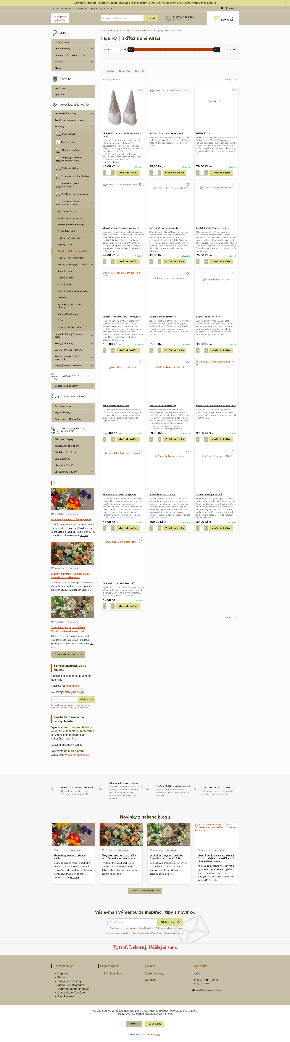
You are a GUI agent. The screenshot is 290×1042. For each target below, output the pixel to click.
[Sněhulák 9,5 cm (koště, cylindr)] (123, 470)
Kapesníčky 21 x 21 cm (67, 445)
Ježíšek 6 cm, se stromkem (162, 316)
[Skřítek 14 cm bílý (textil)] (169, 381)
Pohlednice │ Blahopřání (68, 419)
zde (158, 1034)
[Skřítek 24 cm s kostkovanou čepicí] (123, 203)
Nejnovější (109, 71)
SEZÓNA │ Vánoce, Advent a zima (72, 203)
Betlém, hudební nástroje (71, 224)
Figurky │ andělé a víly (69, 237)
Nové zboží (60, 88)
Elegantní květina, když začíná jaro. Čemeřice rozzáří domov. (71, 575)
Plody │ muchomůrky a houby (73, 291)
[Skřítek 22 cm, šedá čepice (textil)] (169, 108)
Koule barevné (65, 271)
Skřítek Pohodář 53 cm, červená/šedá (122, 316)
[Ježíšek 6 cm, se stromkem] (169, 292)
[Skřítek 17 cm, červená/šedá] (169, 203)
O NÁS (92, 8)
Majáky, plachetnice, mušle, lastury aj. (72, 159)
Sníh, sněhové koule (68, 314)
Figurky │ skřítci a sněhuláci (72, 251)
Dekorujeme (73, 514)
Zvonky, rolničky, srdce (69, 327)
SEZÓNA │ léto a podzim (75, 194)
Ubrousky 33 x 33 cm (66, 471)
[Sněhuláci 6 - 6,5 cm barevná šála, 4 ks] (216, 381)
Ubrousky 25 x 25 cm (66, 465)
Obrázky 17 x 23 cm (65, 452)
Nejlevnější (124, 71)
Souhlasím (154, 1024)
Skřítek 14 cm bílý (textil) (162, 405)
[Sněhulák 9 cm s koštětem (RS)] (123, 558)
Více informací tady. (77, 754)
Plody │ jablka (65, 284)
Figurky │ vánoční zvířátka (71, 257)
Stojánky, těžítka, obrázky (75, 176)
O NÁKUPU (105, 8)
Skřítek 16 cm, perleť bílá (209, 494)
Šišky (60, 320)
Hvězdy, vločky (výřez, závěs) (72, 264)
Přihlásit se (86, 699)
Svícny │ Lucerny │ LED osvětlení (67, 358)
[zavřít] (286, 3)
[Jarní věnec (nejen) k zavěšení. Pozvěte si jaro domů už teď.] (72, 608)
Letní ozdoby (62, 42)
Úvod (103, 30)
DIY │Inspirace (114, 973)
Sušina (58, 61)
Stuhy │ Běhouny (64, 343)
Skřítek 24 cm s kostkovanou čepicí (121, 228)
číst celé (84, 535)
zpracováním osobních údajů (137, 928)
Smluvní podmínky (69, 981)
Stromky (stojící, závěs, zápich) (69, 306)
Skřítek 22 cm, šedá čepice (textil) (167, 133)
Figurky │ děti (65, 244)
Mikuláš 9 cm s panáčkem (116, 405)
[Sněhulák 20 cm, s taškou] (169, 470)
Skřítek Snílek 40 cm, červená (211, 228)
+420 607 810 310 (183, 17)
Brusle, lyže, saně (66, 231)
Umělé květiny (62, 48)
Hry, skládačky (62, 412)
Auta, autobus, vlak (68, 211)
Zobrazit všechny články (66, 654)
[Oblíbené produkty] (222, 8)
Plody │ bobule (65, 277)
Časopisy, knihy (63, 406)
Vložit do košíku (128, 172)
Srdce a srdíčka (70, 168)
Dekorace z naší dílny (66, 385)
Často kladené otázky (71, 992)
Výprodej (59, 94)
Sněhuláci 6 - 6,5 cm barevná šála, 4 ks (216, 405)
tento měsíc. (73, 685)
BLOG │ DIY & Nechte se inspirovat (68, 8)
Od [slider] (130, 49)
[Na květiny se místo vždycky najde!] (72, 499)
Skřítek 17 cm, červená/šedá (163, 228)
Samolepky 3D (62, 458)
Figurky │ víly (68, 142)
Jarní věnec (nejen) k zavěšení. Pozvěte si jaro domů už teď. (68, 629)
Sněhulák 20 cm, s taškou (162, 494)
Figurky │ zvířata (70, 150)
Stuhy (58, 68)
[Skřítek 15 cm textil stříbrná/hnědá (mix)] (123, 108)
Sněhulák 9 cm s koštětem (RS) (119, 583)
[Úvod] (74, 18)
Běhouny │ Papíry (64, 439)
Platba (61, 977)
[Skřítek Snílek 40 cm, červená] (216, 203)
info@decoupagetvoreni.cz (210, 990)
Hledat (151, 18)
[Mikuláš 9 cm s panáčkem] (123, 381)
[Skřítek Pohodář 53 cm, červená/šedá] (123, 292)
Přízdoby (59, 126)
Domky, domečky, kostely (71, 218)
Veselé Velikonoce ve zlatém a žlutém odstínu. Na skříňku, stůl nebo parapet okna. (216, 858)
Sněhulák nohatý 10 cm (208, 316)
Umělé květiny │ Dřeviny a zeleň (69, 335)
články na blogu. (74, 692)
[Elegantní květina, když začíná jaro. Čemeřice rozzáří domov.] (72, 554)
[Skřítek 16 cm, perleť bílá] (216, 470)
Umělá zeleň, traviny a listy (70, 55)
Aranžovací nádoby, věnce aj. (70, 120)
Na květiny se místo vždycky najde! (71, 519)
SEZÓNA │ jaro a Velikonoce (70, 185)
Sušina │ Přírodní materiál (69, 349)
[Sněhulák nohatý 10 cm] (216, 292)
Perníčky (62, 297)
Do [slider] (216, 49)
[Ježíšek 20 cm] (216, 108)
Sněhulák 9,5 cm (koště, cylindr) (119, 494)
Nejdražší (140, 71)
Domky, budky (69, 134)
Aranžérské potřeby (65, 113)
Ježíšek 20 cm (203, 133)
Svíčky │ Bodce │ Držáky (68, 365)
